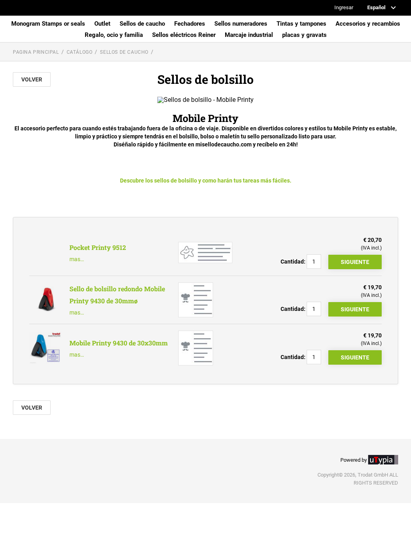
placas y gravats (304, 35)
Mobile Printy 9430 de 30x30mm (118, 343)
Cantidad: (293, 261)
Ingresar (343, 7)
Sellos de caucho (142, 23)
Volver (31, 79)
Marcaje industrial (249, 35)
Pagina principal (36, 52)
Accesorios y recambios (368, 23)
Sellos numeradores (240, 23)
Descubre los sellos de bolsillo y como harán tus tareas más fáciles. (205, 180)
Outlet (102, 23)
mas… (76, 259)
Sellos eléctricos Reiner (184, 35)
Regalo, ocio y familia (114, 35)
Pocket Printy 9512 (97, 247)
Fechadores (189, 23)
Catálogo (80, 52)
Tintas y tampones (301, 23)
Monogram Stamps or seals (48, 23)
